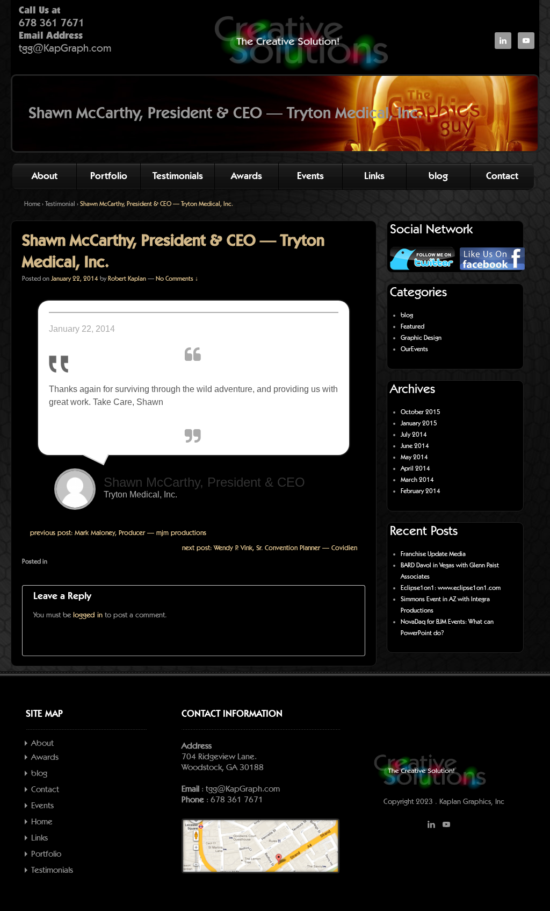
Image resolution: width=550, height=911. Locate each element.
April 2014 (415, 468)
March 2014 (417, 479)
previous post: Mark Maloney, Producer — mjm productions (118, 533)
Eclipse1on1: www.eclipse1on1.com (451, 588)
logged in (88, 615)
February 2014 (420, 491)
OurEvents (414, 349)
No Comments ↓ (177, 278)
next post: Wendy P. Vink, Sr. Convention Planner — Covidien (269, 548)
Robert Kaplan (127, 278)
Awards (246, 176)
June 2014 (415, 446)
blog (438, 176)
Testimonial (60, 204)
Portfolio (108, 176)
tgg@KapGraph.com (65, 48)
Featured (412, 326)
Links (374, 176)
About (44, 176)
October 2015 (420, 412)
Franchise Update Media (433, 554)
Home (32, 204)
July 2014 (414, 434)
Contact (502, 176)
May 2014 (414, 457)
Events (310, 176)
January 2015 (419, 423)
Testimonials (178, 176)
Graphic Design (421, 337)
